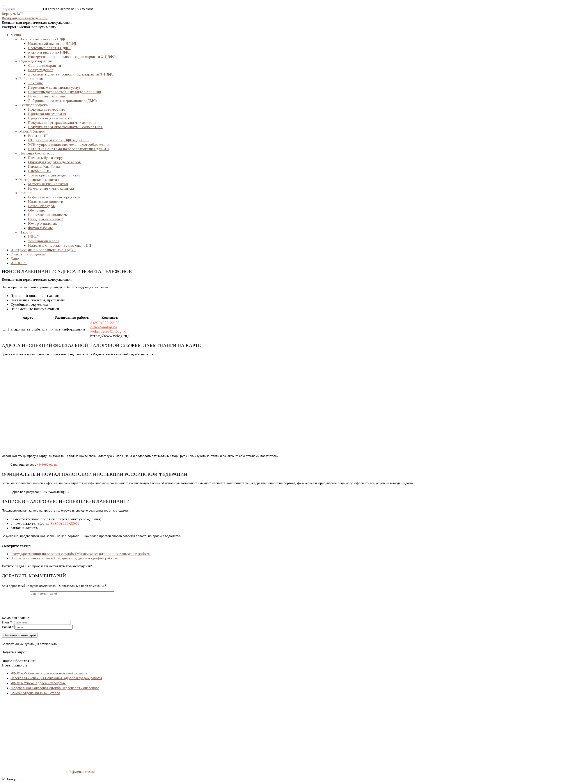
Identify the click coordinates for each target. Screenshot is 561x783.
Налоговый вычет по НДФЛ (43, 39)
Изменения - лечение (47, 96)
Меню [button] (16, 34)
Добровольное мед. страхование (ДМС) (62, 100)
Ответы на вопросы (28, 254)
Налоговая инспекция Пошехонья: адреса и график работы (56, 678)
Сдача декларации (35, 61)
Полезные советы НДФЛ (49, 48)
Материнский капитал (39, 179)
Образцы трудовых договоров (54, 162)
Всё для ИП (38, 135)
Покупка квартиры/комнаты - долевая (62, 122)
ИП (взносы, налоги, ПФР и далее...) (59, 140)
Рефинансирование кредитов (54, 197)
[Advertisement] (133, 729)
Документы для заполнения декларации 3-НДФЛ (71, 74)
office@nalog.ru (103, 327)
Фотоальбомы (40, 228)
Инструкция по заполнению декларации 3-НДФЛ (71, 56)
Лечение (35, 83)
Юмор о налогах (42, 223)
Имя (7, 622)
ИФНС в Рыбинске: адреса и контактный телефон (49, 673)
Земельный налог (43, 241)
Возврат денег (40, 70)
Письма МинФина (44, 166)
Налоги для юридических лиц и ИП (59, 245)
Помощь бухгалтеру (36, 153)
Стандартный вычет (45, 219)
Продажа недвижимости (50, 118)
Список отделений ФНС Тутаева (35, 693)
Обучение (36, 210)
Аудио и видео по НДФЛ (49, 52)
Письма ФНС (39, 171)
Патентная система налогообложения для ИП (68, 149)
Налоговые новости (45, 201)
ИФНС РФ (19, 263)
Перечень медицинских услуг (54, 87)
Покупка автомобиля (46, 109)
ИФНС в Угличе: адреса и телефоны (38, 683)
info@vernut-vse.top (81, 772)
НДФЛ (33, 236)
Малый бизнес (32, 131)
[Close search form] (3, 5)
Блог (15, 258)
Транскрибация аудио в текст (54, 175)
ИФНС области (49, 464)
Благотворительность (47, 214)
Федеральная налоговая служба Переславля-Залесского (55, 688)
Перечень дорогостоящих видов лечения (64, 92)
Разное (25, 192)
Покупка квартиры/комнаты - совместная (65, 127)
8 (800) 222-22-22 (104, 322)
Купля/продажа (33, 105)
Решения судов (41, 206)
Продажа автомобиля (47, 113)
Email (8, 627)
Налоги (26, 232)
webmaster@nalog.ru (108, 331)
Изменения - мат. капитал (51, 188)
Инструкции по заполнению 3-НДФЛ (43, 250)
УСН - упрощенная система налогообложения (69, 144)
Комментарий (15, 618)
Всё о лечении (31, 78)
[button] (29, 27)
